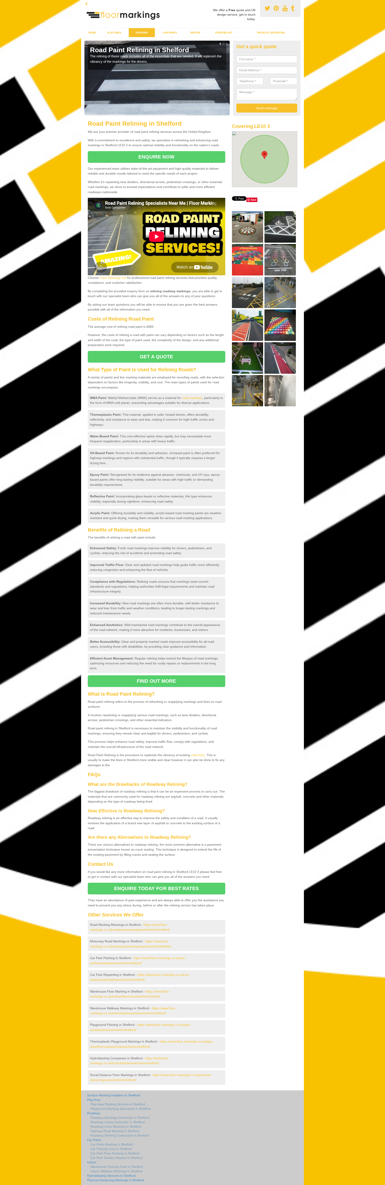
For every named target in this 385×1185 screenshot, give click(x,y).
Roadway (142, 32)
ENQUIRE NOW (156, 157)
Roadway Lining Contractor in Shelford (117, 1122)
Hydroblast (223, 32)
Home (92, 32)
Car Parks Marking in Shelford (111, 1144)
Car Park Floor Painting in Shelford (114, 1153)
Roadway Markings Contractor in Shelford (119, 1117)
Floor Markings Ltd (113, 278)
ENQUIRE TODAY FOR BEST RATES (156, 888)
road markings (192, 398)
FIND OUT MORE (156, 681)
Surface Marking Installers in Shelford (113, 1095)
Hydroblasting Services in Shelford (111, 1175)
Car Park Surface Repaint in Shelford (116, 1158)
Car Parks (170, 32)
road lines (198, 755)
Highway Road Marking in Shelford (114, 1131)
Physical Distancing (271, 32)
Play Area (114, 32)
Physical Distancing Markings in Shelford (115, 1180)
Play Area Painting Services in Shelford (117, 1104)
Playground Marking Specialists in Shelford (120, 1108)
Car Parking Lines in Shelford (111, 1149)
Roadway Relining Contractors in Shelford (119, 1135)
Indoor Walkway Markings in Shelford (116, 1171)
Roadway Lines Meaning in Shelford (115, 1126)
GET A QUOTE (156, 356)
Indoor (195, 32)
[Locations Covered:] (86, 3)
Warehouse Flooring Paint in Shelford (116, 1166)
